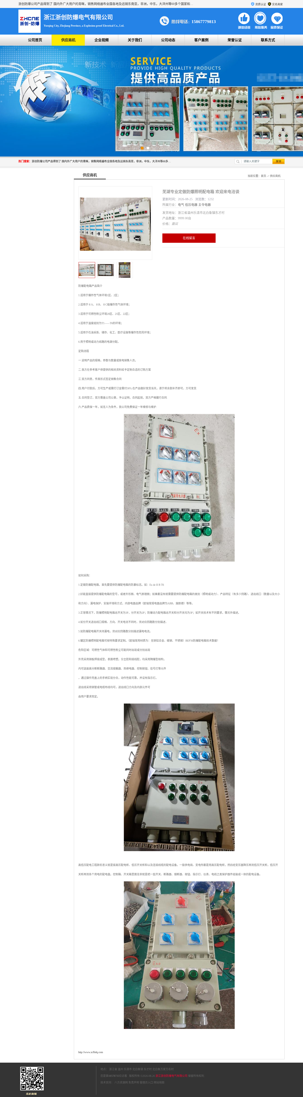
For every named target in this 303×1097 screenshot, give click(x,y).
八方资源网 (121, 1082)
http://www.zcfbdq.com (90, 1052)
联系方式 (268, 40)
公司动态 (168, 40)
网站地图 (159, 1082)
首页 (263, 176)
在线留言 (189, 238)
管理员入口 (146, 1082)
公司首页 (35, 40)
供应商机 (68, 40)
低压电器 (191, 204)
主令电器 (204, 204)
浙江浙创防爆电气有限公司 (171, 1075)
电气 (181, 204)
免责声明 (133, 1082)
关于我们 (135, 40)
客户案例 (201, 40)
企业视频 (101, 40)
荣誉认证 (235, 40)
